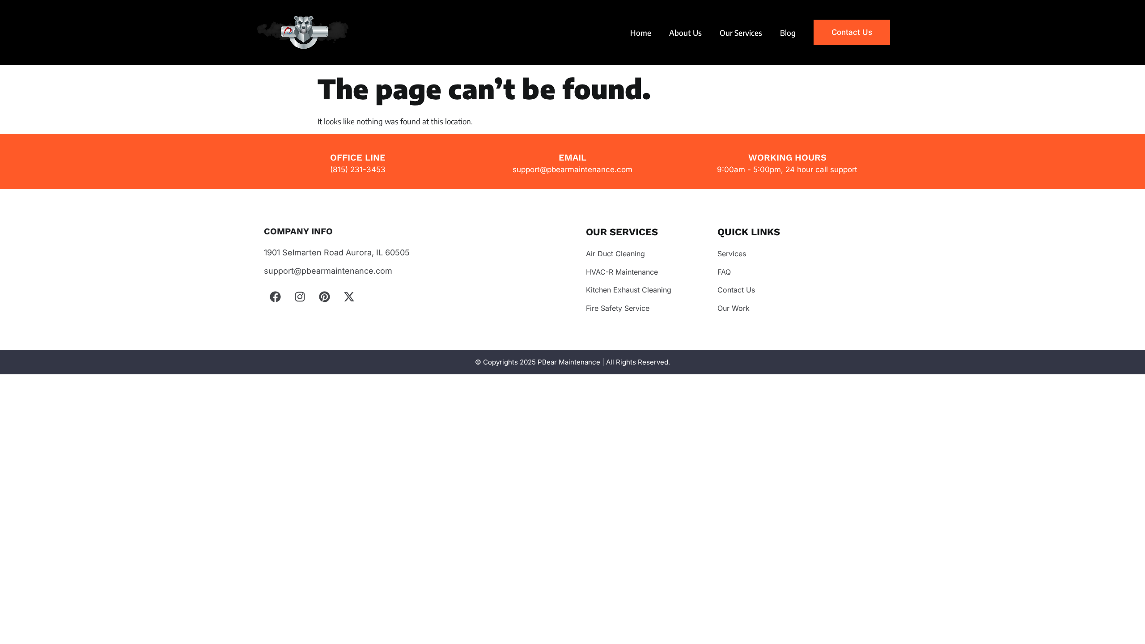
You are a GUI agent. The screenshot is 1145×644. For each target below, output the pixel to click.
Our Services (741, 33)
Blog (788, 33)
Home (640, 33)
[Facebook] (275, 296)
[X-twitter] (349, 296)
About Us (685, 33)
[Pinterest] (324, 296)
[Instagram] (299, 296)
